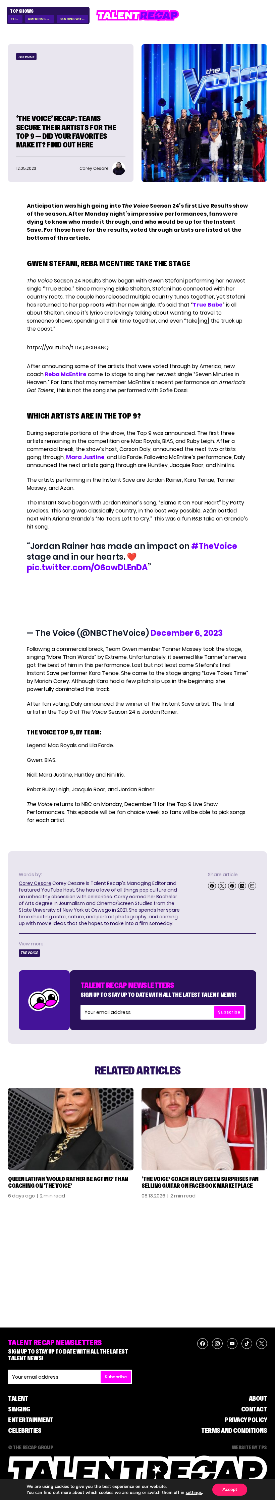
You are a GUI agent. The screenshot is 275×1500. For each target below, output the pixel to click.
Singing (19, 1409)
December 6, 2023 (187, 633)
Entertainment (30, 1419)
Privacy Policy (246, 1419)
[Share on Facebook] (212, 886)
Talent (18, 1398)
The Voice (16, 19)
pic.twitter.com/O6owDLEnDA (87, 567)
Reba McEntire (66, 374)
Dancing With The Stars (73, 19)
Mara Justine (85, 457)
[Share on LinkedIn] (242, 886)
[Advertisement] (137, 600)
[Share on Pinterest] (232, 886)
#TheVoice (214, 546)
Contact (254, 1409)
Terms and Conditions (234, 1430)
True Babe (208, 305)
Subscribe (229, 1012)
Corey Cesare (35, 883)
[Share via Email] (252, 886)
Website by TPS (249, 1447)
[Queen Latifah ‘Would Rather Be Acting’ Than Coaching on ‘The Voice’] (70, 1129)
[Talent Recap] (137, 15)
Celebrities (25, 1430)
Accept (229, 1489)
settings (194, 1493)
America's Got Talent (41, 19)
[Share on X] (222, 886)
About (258, 1398)
